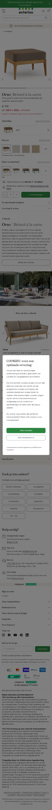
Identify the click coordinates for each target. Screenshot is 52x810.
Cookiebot (10, 450)
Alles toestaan (26, 430)
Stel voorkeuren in (26, 438)
